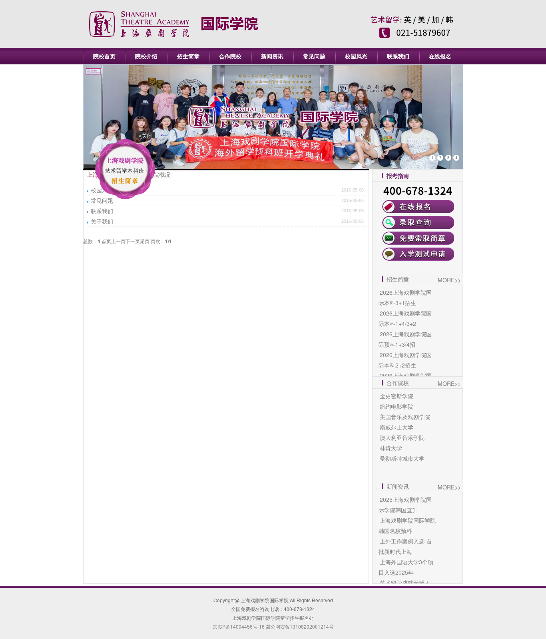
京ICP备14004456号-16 (239, 626)
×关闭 (149, 141)
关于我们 (102, 221)
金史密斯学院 (396, 396)
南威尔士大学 (396, 427)
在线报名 (440, 56)
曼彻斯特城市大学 (402, 458)
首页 (106, 241)
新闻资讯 (272, 56)
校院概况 (159, 174)
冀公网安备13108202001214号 (299, 626)
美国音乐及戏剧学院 (405, 417)
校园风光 (356, 56)
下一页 (133, 241)
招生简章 (188, 56)
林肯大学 (391, 448)
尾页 (144, 241)
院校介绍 (146, 56)
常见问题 (314, 56)
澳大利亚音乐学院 (402, 437)
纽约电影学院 (396, 406)
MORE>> (449, 280)
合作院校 (230, 56)
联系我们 (398, 56)
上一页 (118, 241)
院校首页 (104, 56)
